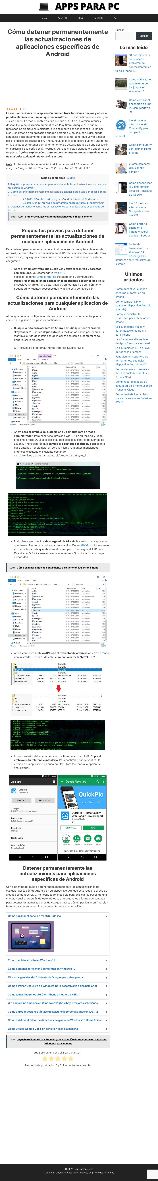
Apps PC (62, 18)
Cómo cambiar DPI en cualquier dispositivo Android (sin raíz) (133, 305)
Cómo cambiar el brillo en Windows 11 (31, 960)
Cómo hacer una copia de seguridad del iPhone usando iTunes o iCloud (133, 385)
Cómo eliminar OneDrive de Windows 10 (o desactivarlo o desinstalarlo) (52, 985)
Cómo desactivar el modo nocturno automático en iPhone (131, 292)
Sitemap (109, 1172)
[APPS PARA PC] (79, 6)
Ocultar (70, 178)
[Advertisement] (57, 84)
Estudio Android (46, 276)
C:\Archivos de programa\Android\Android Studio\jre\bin (61, 199)
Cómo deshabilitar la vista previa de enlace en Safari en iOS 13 (133, 398)
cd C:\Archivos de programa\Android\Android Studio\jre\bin (63, 202)
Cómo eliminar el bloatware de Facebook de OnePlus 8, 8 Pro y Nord (132, 373)
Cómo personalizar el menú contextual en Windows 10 (41, 968)
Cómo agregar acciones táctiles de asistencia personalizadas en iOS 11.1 (53, 1011)
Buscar (119, 29)
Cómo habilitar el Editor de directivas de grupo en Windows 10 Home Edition (55, 1020)
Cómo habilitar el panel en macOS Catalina (34, 916)
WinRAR (59, 272)
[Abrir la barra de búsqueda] (116, 18)
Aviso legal (72, 1172)
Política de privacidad (91, 1172)
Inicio (44, 18)
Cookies (60, 1172)
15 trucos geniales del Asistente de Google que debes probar (46, 977)
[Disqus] (57, 1118)
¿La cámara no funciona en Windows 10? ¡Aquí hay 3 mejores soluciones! (53, 1003)
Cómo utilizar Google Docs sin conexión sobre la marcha (43, 1028)
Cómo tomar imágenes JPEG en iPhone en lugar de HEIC (43, 994)
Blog (80, 18)
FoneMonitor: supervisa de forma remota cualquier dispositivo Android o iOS (131, 360)
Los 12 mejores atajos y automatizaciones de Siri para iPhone (130, 330)
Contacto (98, 18)
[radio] (45, 1059)
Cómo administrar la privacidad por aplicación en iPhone (132, 318)
